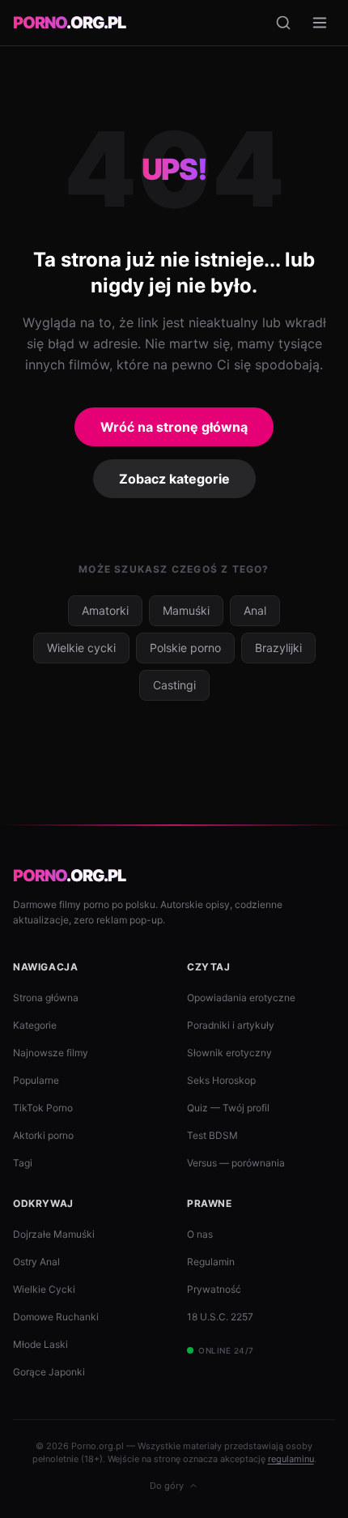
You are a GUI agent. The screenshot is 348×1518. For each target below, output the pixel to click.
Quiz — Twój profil (228, 1108)
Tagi (22, 1163)
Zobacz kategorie (174, 479)
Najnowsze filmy (50, 1053)
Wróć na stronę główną (174, 427)
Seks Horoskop (221, 1080)
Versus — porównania (236, 1163)
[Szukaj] (283, 22)
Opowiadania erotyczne (241, 997)
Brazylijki (278, 648)
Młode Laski (40, 1344)
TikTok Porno (43, 1108)
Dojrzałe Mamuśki (54, 1234)
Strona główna (46, 997)
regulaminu (291, 1459)
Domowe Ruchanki (56, 1317)
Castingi (174, 685)
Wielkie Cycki (44, 1289)
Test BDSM (212, 1135)
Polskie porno (185, 648)
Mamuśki (186, 610)
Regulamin (211, 1262)
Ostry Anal (36, 1262)
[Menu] (319, 22)
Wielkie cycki (81, 648)
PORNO (69, 22)
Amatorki (105, 610)
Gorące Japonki (49, 1372)
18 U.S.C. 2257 (220, 1317)
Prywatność (214, 1289)
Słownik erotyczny (229, 1053)
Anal (255, 610)
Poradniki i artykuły (230, 1025)
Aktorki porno (43, 1135)
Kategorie (35, 1025)
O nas (200, 1234)
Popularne (36, 1080)
